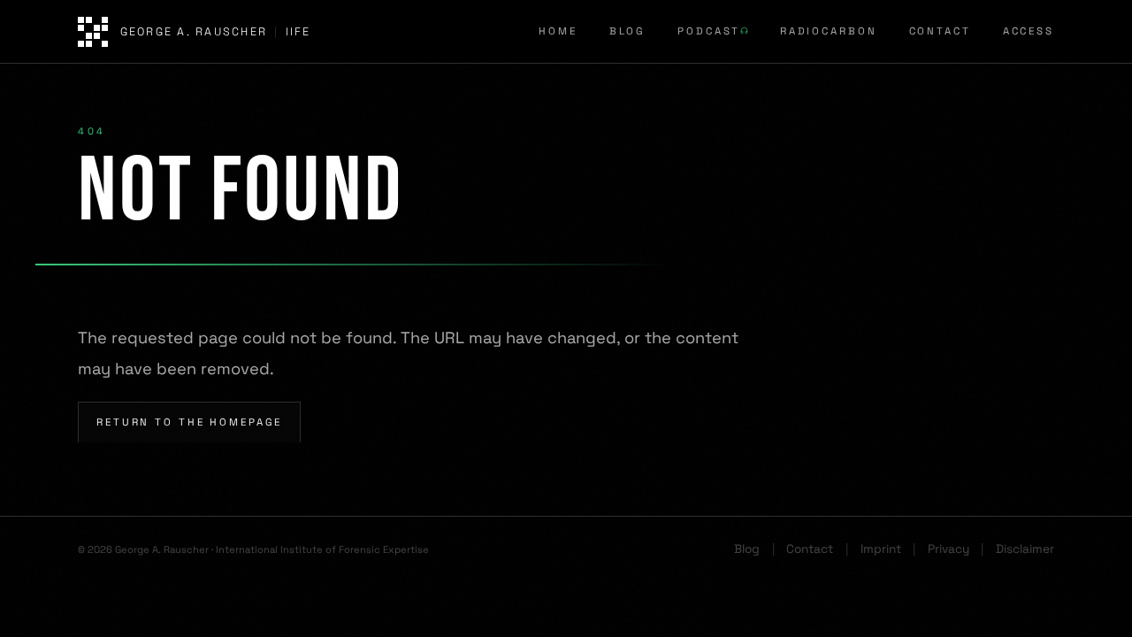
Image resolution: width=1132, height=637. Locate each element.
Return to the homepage (189, 422)
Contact (940, 31)
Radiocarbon (828, 31)
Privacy (948, 548)
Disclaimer (1025, 548)
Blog (627, 31)
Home (558, 31)
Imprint (880, 548)
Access (1028, 31)
